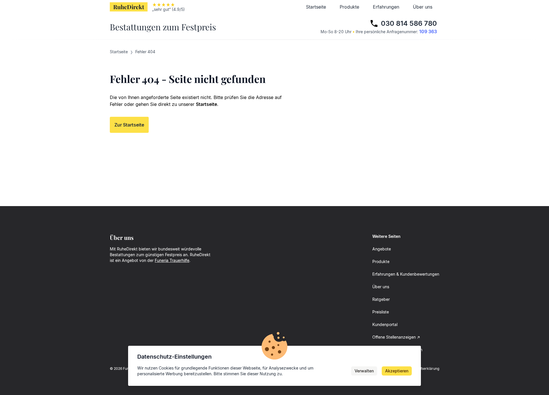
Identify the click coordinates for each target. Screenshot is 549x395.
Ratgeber (381, 299)
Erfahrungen (386, 7)
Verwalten (364, 370)
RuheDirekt (128, 7)
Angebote (381, 248)
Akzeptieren (396, 370)
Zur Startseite (129, 125)
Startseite (316, 7)
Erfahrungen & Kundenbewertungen (405, 274)
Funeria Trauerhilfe (172, 260)
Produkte (349, 7)
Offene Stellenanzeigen (394, 337)
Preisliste (380, 311)
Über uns (422, 7)
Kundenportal (384, 324)
